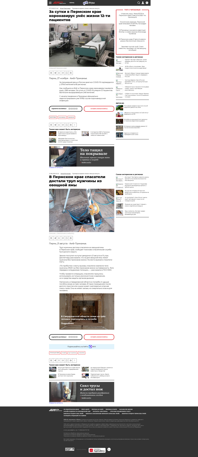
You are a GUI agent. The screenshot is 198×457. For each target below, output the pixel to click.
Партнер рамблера (81, 449)
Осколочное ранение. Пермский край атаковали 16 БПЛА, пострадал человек (132, 23)
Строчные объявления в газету (120, 411)
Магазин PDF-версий (126, 409)
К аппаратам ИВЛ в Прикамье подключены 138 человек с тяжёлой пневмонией (100, 133)
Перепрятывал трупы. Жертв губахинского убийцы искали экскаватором (100, 375)
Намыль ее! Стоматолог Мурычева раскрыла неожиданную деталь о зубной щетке (136, 185)
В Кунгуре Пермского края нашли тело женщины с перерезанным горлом (69, 369)
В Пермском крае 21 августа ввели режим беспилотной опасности (132, 40)
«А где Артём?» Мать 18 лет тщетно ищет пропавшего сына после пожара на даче (136, 199)
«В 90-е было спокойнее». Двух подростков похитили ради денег (136, 67)
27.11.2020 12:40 (53, 8)
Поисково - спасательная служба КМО (61, 233)
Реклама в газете (111, 409)
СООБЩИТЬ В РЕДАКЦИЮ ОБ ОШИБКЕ (75, 415)
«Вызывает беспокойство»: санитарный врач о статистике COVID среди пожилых (68, 140)
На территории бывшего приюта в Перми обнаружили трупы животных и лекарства (102, 369)
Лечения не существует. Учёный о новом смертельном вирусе (135, 205)
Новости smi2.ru (56, 167)
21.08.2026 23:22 (54, 173)
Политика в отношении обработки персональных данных (79, 434)
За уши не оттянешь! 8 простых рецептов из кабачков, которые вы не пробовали (137, 192)
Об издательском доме (71, 409)
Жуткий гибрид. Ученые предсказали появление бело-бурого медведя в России (137, 74)
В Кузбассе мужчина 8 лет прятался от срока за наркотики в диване (135, 120)
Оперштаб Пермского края (58, 68)
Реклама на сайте (97, 409)
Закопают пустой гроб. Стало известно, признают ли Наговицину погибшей (132, 48)
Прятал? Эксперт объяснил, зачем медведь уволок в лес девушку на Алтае (136, 61)
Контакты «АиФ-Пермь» (100, 411)
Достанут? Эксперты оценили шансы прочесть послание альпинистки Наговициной (137, 178)
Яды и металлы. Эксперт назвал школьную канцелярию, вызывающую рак (135, 212)
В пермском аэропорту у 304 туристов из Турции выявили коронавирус (67, 133)
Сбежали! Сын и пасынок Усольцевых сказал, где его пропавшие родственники (137, 88)
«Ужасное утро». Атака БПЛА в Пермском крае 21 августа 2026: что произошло (132, 15)
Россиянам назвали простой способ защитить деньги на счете (136, 106)
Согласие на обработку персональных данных (76, 433)
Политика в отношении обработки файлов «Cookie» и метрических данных (84, 436)
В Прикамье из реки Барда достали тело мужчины (66, 375)
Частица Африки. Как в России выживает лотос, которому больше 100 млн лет (136, 81)
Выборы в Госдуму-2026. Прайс (73, 413)
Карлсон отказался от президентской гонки (131, 133)
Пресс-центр (85, 409)
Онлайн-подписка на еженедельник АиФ (77, 411)
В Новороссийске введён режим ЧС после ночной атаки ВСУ (135, 127)
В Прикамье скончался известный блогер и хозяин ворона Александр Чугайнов (132, 32)
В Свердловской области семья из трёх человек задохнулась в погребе (83, 317)
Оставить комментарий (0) (99, 108)
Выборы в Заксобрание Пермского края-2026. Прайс (103, 413)
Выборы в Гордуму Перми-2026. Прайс (134, 413)
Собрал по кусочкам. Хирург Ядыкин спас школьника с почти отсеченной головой (137, 95)
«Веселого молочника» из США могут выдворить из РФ (136, 113)
